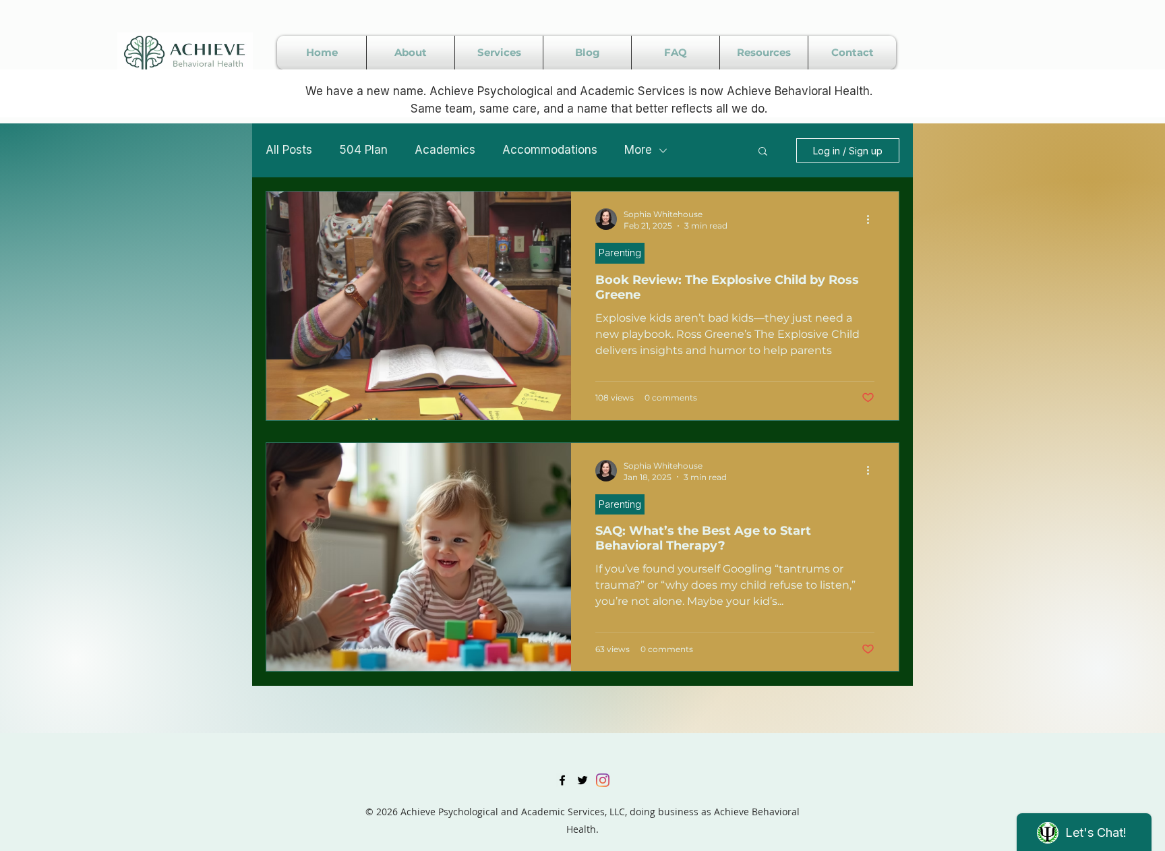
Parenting (620, 252)
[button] (762, 152)
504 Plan (363, 149)
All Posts (289, 149)
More (638, 149)
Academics (445, 149)
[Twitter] (582, 780)
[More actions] (872, 219)
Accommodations (549, 149)
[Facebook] (562, 780)
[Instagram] (602, 780)
